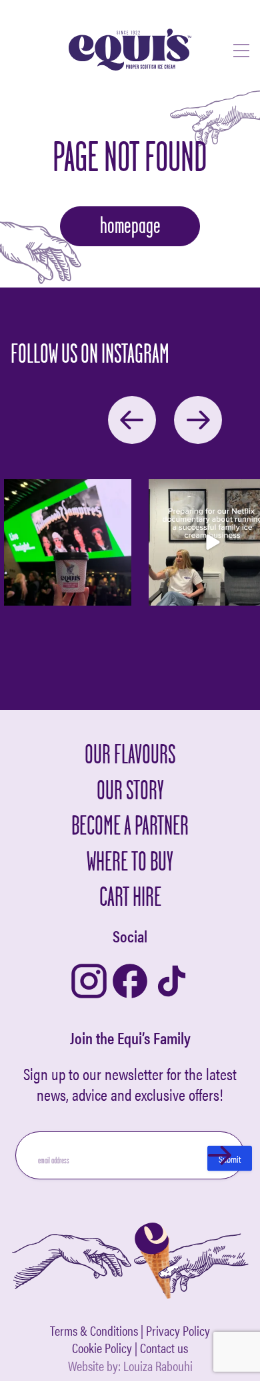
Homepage (130, 225)
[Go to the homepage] (130, 51)
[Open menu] (241, 51)
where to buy (130, 861)
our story (130, 789)
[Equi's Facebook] (130, 982)
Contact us (164, 1348)
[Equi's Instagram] (89, 982)
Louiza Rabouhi (158, 1365)
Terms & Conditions (94, 1331)
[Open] (67, 542)
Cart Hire (130, 896)
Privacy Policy (178, 1331)
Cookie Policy (102, 1348)
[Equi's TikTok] (172, 982)
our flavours (130, 753)
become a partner (130, 825)
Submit (230, 1158)
